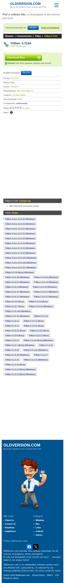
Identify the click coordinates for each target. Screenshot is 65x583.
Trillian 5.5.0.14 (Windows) (46, 282)
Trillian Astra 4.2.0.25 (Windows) (20, 219)
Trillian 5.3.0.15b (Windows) (17, 311)
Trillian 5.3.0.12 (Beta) (34, 321)
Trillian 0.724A (20, 43)
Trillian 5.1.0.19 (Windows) (36, 350)
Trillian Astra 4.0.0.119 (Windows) (20, 258)
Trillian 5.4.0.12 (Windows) (17, 297)
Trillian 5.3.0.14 (41, 316)
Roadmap (9, 527)
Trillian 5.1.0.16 (12, 360)
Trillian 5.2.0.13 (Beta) (39, 335)
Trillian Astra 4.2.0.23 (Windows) (20, 229)
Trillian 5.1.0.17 (41, 355)
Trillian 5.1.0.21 (46, 345)
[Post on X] (11, 112)
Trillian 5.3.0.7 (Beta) (14, 306)
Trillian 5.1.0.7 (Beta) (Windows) (19, 345)
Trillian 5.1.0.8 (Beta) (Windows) (38, 340)
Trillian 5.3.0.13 (12, 321)
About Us (9, 520)
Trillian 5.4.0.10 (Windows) (46, 297)
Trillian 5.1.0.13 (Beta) (15, 365)
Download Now (16, 57)
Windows (9, 36)
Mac (38, 524)
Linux (38, 527)
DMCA (50, 575)
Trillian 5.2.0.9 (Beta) (39, 331)
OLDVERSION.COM (25, 4)
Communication (24, 36)
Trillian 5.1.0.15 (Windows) (36, 360)
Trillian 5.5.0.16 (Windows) (46, 277)
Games (39, 535)
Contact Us (10, 524)
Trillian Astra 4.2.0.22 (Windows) (20, 234)
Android (39, 531)
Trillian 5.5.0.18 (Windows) (17, 277)
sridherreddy (21, 103)
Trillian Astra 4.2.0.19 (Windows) (20, 243)
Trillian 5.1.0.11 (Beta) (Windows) (20, 374)
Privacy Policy (38, 575)
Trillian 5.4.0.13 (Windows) (46, 292)
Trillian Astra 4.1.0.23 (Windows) (20, 253)
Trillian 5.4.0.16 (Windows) (45, 287)
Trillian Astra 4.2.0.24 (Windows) (20, 224)
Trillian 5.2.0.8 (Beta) (14, 335)
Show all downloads (50, 28)
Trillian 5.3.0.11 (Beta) (34, 326)
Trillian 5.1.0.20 (12, 350)
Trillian (38, 36)
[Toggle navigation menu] (56, 5)
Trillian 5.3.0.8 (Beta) (38, 301)
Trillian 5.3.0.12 (12, 326)
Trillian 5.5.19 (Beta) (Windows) (19, 272)
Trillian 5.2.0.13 (12, 340)
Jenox (15, 578)
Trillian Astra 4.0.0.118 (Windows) (20, 263)
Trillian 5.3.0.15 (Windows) (17, 316)
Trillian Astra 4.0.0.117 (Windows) (20, 267)
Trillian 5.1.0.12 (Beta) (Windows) (20, 369)
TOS (57, 575)
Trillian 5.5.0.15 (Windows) (17, 282)
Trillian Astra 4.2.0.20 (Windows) (20, 238)
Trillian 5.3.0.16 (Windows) (41, 306)
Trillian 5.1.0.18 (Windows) (17, 355)
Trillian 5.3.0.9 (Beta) (14, 301)
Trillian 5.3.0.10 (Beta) (15, 331)
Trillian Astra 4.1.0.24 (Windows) (20, 248)
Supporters (10, 531)
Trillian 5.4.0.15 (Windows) (17, 292)
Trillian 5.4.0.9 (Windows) (16, 287)
